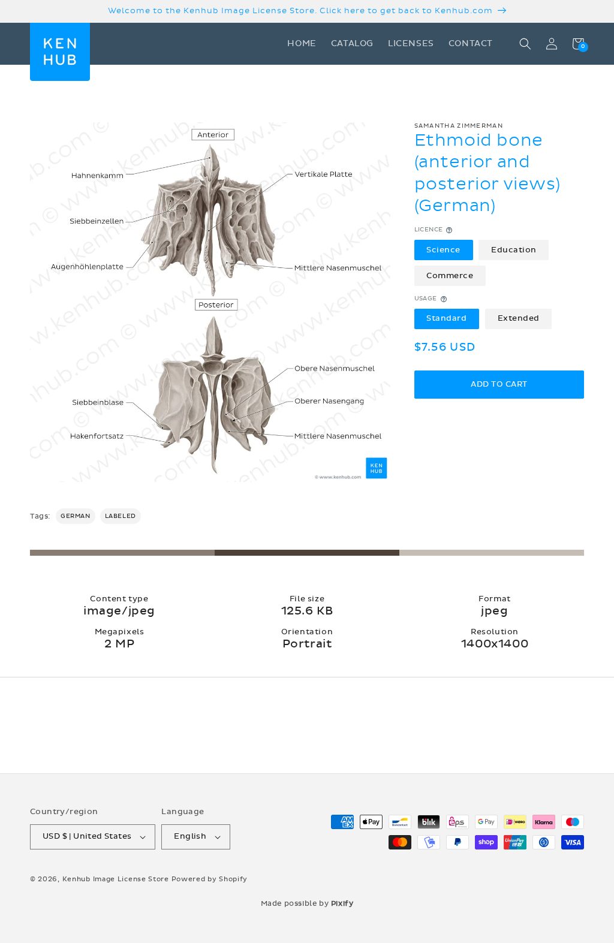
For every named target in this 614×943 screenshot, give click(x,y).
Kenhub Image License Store (115, 879)
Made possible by (307, 903)
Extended (519, 318)
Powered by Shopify (209, 879)
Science (443, 250)
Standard (446, 318)
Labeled (120, 516)
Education (514, 250)
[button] (525, 44)
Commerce (449, 276)
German (76, 516)
